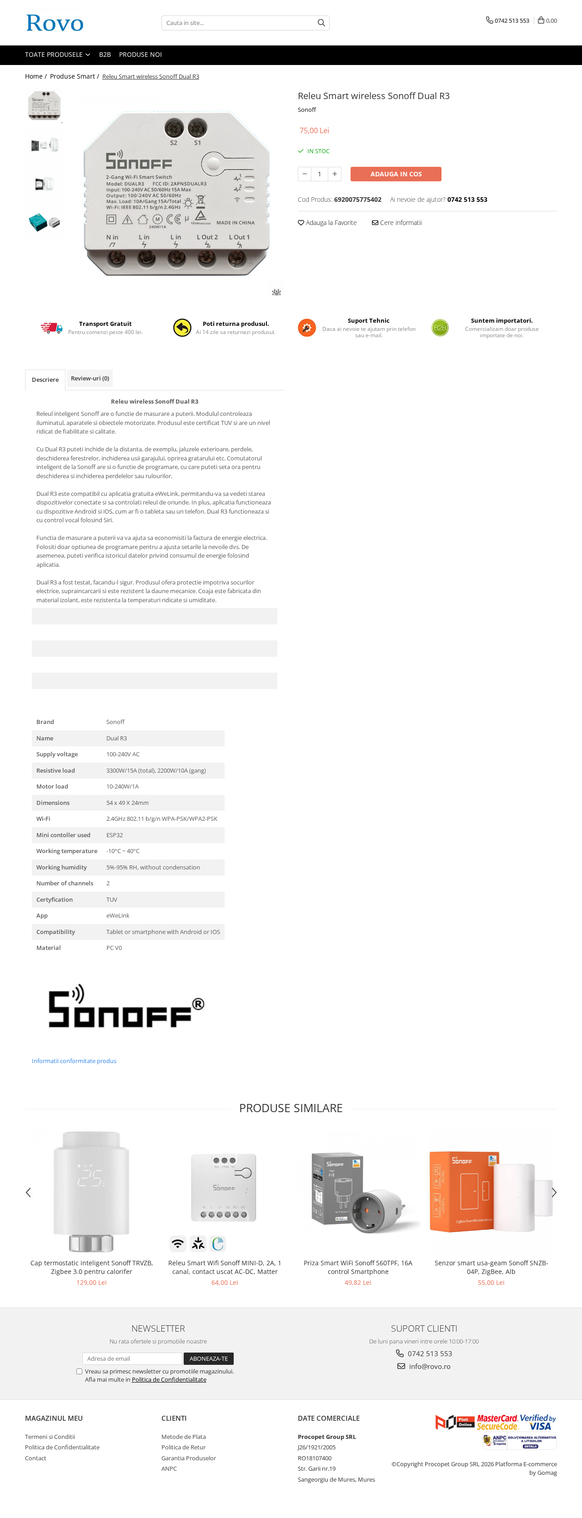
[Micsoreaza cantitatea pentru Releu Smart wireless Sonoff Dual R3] (304, 174)
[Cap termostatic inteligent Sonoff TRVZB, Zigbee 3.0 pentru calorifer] (92, 1192)
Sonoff (307, 109)
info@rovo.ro (429, 1366)
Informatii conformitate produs (74, 1061)
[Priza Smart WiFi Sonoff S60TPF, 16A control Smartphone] (358, 1192)
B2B (105, 54)
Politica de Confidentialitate (169, 1379)
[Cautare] (321, 22)
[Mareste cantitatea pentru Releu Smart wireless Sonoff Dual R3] (334, 174)
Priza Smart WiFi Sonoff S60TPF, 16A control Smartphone (358, 1267)
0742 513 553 (429, 1353)
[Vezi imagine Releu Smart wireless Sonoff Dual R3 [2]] (44, 184)
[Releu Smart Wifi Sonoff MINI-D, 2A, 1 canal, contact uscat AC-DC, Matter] (225, 1192)
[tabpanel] (176, 195)
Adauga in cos (396, 174)
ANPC (169, 1468)
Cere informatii (400, 222)
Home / (37, 76)
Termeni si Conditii (50, 1437)
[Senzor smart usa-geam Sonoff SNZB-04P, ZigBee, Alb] (491, 1192)
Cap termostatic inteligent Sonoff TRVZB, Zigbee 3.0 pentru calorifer (91, 1267)
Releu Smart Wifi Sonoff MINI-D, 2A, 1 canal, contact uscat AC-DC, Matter (224, 1267)
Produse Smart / (75, 76)
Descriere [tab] (45, 379)
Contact (35, 1458)
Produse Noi (140, 54)
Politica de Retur (183, 1447)
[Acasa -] (70, 23)
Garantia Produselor (188, 1458)
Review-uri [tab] (90, 378)
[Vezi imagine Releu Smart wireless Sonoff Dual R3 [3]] (44, 223)
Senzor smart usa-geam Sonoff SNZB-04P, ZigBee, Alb (491, 1267)
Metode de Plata (183, 1437)
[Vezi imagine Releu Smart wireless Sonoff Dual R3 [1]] (44, 146)
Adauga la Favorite (330, 222)
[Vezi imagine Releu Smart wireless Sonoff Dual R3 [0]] (44, 105)
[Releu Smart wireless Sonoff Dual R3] (176, 195)
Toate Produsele (55, 54)
